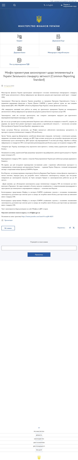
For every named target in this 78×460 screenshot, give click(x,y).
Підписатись (39, 255)
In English (49, 5)
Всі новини (8, 228)
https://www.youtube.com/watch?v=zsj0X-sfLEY (37, 216)
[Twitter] (73, 227)
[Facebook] (70, 227)
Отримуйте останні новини (39, 242)
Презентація (8, 220)
